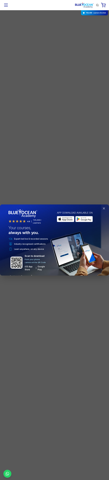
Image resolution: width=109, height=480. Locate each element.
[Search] (97, 5)
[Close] (104, 209)
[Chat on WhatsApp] (7, 474)
